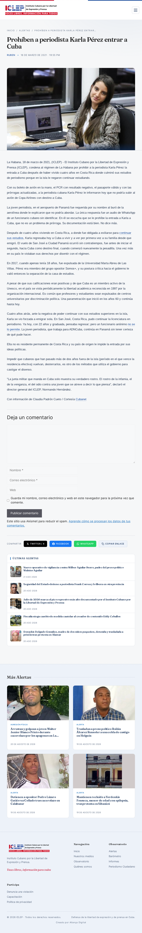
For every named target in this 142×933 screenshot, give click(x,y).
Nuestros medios (84, 856)
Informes (114, 861)
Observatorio (81, 861)
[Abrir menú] (135, 10)
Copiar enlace (114, 543)
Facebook (62, 543)
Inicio (11, 30)
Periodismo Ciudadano (122, 866)
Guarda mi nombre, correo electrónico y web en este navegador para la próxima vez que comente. (72, 500)
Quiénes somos (83, 866)
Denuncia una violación (20, 891)
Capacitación (14, 896)
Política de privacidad (19, 901)
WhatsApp (87, 543)
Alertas (24, 30)
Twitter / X (37, 543)
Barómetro (115, 856)
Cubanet (81, 399)
